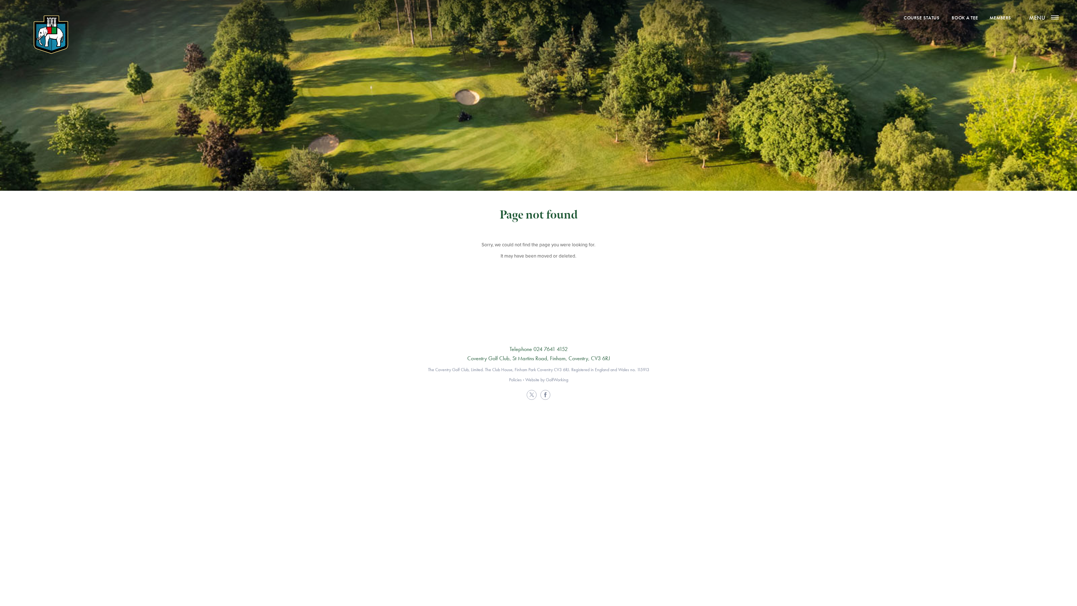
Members (1000, 17)
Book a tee (965, 17)
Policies (515, 380)
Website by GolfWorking (546, 380)
